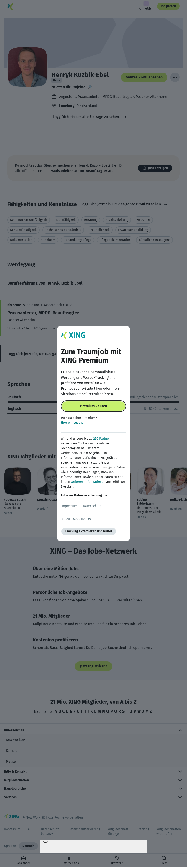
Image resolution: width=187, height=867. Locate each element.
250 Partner (101, 439)
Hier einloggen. (72, 423)
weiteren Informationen (88, 482)
